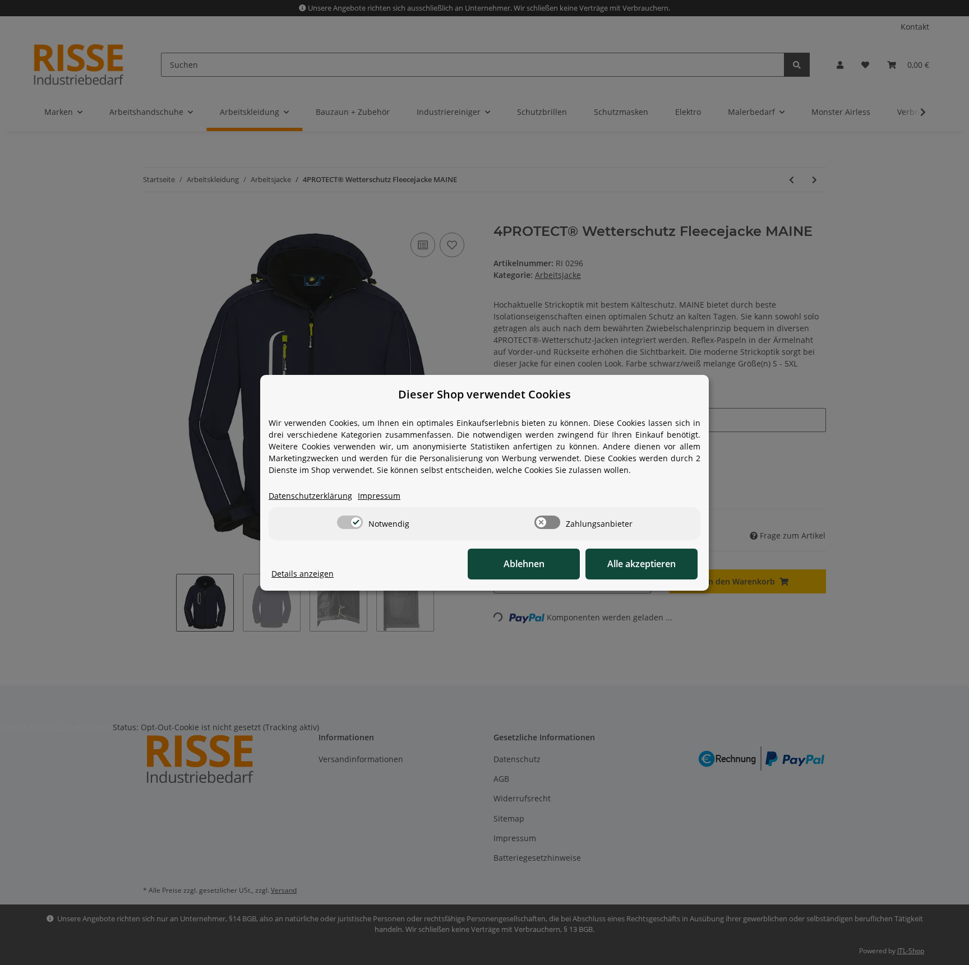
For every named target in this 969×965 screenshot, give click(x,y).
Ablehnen (524, 564)
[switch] (350, 522)
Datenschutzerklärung (310, 495)
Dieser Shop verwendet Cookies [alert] (484, 394)
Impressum (379, 495)
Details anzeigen (302, 573)
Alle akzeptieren (641, 564)
